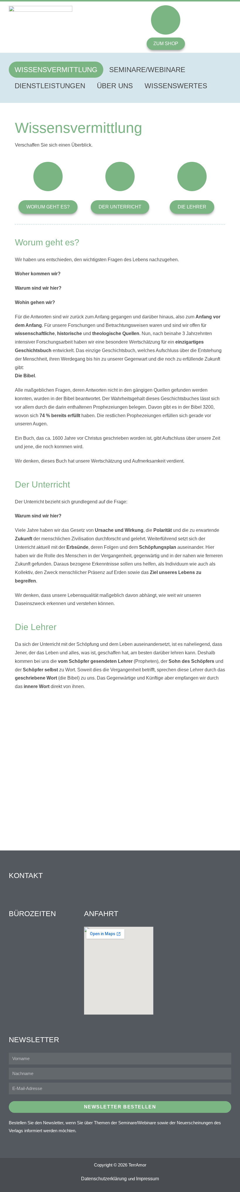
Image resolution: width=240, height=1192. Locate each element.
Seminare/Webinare (147, 70)
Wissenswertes (176, 86)
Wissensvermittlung (56, 70)
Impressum (147, 1178)
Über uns (115, 86)
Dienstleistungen (50, 86)
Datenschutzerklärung (104, 1178)
